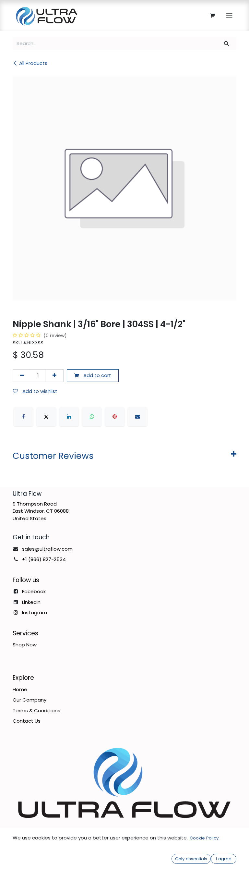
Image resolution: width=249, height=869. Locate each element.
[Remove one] (22, 375)
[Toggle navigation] (229, 15)
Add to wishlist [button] (39, 391)
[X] (46, 416)
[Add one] (54, 375)
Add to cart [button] (96, 375)
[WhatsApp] (91, 416)
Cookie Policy (204, 838)
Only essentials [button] (191, 859)
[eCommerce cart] (212, 15)
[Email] (137, 416)
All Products (33, 63)
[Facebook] (23, 416)
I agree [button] (223, 859)
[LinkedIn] (69, 416)
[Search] (226, 43)
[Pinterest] (114, 416)
